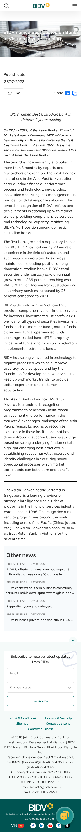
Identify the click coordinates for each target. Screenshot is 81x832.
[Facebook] (33, 825)
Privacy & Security (58, 718)
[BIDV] (40, 807)
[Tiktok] (67, 825)
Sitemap (22, 723)
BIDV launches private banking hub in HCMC (39, 620)
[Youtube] (50, 825)
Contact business (40, 729)
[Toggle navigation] (74, 5)
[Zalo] (58, 825)
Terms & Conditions (22, 718)
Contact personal (58, 723)
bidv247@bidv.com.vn (45, 787)
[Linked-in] (41, 825)
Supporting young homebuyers (29, 606)
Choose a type (20, 687)
